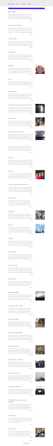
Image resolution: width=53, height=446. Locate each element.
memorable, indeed (13, 319)
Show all (42, 8)
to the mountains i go (14, 373)
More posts (31, 440)
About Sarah (11, 3)
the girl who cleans (13, 346)
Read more (31, 20)
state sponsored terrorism (15, 25)
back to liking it (12, 91)
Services (23, 3)
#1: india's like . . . (13, 252)
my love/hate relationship (15, 333)
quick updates (12, 12)
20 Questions (12, 415)
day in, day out (12, 279)
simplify (10, 238)
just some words (12, 265)
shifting (10, 171)
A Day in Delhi (12, 39)
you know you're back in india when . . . (19, 184)
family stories (12, 198)
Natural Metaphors (13, 292)
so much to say (12, 429)
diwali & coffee (12, 118)
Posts (17, 3)
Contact (30, 3)
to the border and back (14, 386)
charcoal (10, 225)
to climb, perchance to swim (16, 132)
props (9, 79)
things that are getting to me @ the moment (20, 105)
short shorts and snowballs (15, 306)
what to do (11, 157)
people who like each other (15, 360)
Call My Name (12, 52)
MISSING (11, 66)
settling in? (11, 211)
